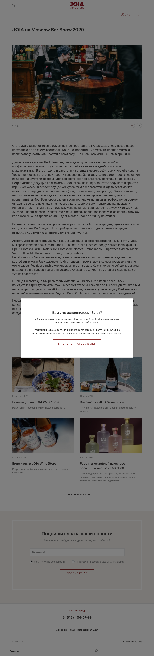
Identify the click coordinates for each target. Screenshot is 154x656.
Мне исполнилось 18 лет (77, 343)
